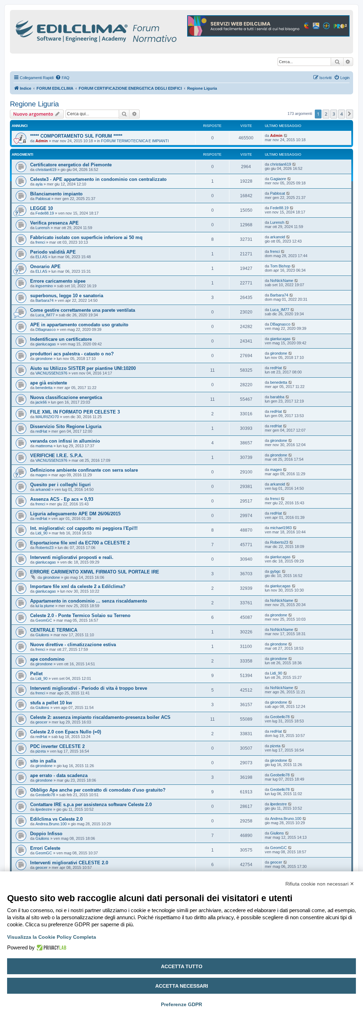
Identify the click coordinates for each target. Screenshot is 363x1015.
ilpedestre (43, 809)
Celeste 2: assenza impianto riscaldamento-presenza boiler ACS (100, 717)
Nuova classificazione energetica (66, 397)
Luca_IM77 (45, 315)
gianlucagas (45, 344)
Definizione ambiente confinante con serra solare (84, 470)
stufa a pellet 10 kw (51, 702)
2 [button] (326, 114)
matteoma (43, 446)
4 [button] (341, 114)
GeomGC (43, 620)
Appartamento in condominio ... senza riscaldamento (88, 601)
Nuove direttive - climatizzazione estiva (73, 644)
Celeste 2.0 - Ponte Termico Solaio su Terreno (80, 615)
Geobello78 (280, 717)
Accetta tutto (181, 966)
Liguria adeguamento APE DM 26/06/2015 (75, 513)
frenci (40, 242)
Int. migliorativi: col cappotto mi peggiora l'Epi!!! (84, 528)
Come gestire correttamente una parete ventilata (82, 310)
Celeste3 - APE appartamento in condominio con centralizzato (98, 179)
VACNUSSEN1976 (51, 373)
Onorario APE (45, 266)
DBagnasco (45, 329)
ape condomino (47, 659)
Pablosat (42, 198)
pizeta (40, 751)
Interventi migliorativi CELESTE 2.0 (69, 862)
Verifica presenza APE (54, 223)
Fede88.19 (44, 213)
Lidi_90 (41, 533)
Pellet (36, 673)
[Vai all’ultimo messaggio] (286, 135)
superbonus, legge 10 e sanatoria (66, 295)
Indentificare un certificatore (61, 339)
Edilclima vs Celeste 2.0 (56, 819)
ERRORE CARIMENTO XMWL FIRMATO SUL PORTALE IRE (94, 572)
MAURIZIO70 (47, 417)
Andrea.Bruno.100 (51, 824)
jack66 (41, 402)
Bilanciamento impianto (56, 193)
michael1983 (281, 528)
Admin (41, 141)
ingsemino (44, 286)
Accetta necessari (181, 986)
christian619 (45, 169)
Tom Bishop (280, 266)
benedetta (43, 388)
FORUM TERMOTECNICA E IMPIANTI (135, 141)
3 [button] (334, 114)
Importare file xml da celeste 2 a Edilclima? (77, 586)
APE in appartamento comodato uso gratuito (79, 324)
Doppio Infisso (46, 833)
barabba (277, 397)
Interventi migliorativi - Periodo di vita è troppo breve (88, 688)
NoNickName (281, 280)
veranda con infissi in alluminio (65, 441)
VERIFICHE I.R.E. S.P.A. (56, 455)
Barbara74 (44, 300)
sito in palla (43, 761)
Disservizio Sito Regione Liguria (65, 426)
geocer (41, 722)
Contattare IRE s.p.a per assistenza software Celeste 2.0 (91, 804)
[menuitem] (62, 77)
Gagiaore (278, 179)
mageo (41, 475)
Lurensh (42, 228)
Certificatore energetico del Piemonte (71, 164)
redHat (276, 368)
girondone (43, 358)
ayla (39, 184)
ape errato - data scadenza (59, 775)
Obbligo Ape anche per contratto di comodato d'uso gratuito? (98, 790)
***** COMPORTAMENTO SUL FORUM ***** (76, 136)
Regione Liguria (34, 104)
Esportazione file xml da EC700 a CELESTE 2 (80, 542)
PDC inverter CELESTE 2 (57, 746)
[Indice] (127, 30)
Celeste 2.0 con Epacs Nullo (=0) (65, 731)
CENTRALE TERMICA (53, 630)
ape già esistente (48, 383)
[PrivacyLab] (50, 947)
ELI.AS (41, 257)
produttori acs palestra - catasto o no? (72, 353)
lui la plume (44, 606)
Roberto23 (44, 547)
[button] (349, 114)
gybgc (275, 571)
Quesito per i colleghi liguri (60, 484)
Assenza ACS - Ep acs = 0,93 (61, 499)
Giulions (42, 635)
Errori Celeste (45, 848)
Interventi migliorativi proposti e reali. (71, 557)
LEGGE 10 (41, 208)
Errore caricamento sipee (57, 281)
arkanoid (277, 237)
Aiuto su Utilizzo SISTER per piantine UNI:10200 (83, 368)
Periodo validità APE (53, 252)
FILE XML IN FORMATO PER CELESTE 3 (75, 412)
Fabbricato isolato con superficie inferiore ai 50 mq (86, 237)
